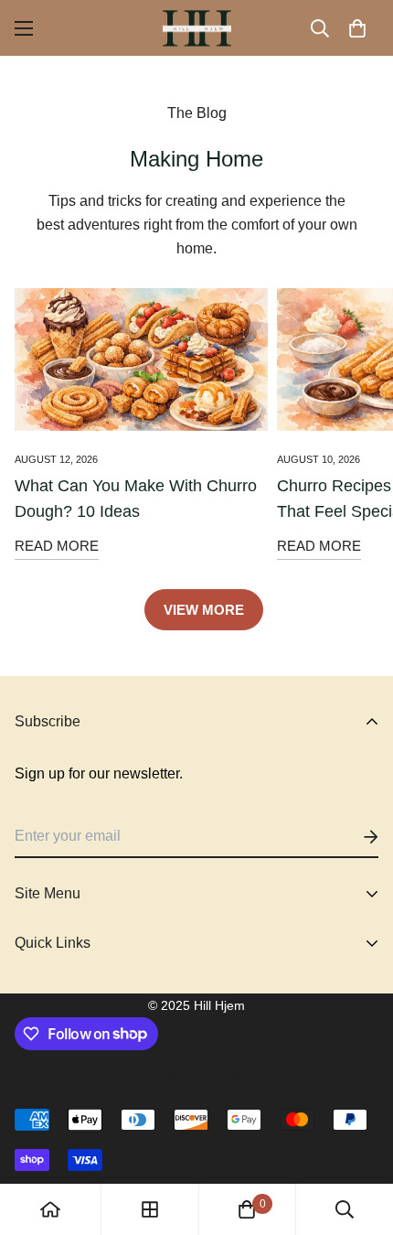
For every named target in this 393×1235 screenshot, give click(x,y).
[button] (357, 28)
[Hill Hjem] (197, 28)
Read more (57, 545)
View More (204, 610)
